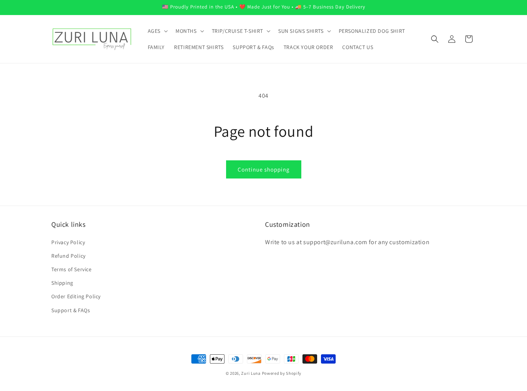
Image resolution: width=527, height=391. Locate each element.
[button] (157, 31)
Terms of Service (71, 269)
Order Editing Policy (76, 296)
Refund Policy (68, 255)
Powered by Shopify (282, 373)
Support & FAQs (70, 310)
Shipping (62, 282)
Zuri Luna (250, 373)
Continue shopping (264, 169)
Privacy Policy (68, 242)
